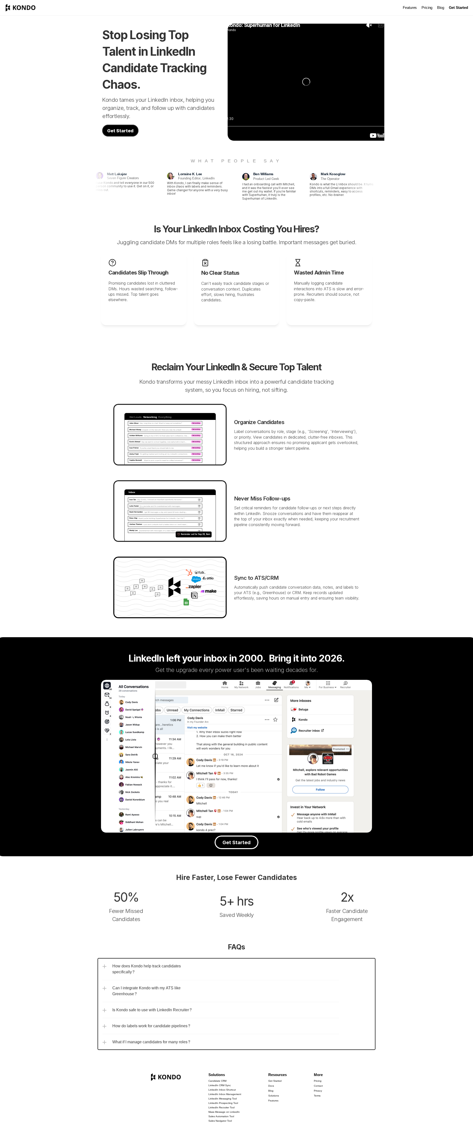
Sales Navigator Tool (220, 1121)
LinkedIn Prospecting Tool (223, 1103)
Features (410, 7)
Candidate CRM (217, 1081)
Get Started (275, 1081)
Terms (317, 1096)
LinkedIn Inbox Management (224, 1094)
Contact (318, 1086)
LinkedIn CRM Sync (219, 1085)
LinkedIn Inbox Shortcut (222, 1090)
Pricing (427, 7)
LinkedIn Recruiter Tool (221, 1107)
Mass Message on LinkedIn (224, 1112)
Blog (440, 7)
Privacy (318, 1091)
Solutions (216, 1075)
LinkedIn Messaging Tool (222, 1099)
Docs (271, 1086)
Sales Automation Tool (221, 1116)
